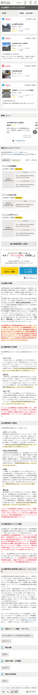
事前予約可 (6, 160)
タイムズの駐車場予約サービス (18, 154)
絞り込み (32, 691)
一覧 (7, 692)
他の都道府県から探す (19, 244)
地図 (15, 692)
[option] (19, 131)
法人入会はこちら (31, 278)
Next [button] (35, 132)
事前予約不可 (16, 160)
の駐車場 (15, 688)
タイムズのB (5, 688)
